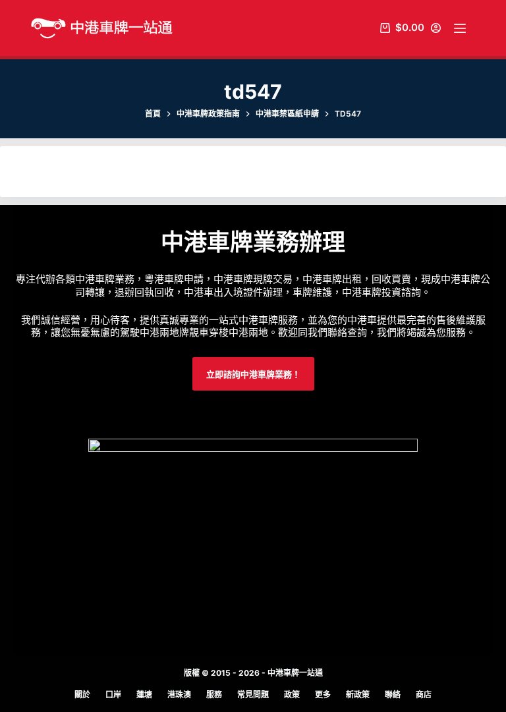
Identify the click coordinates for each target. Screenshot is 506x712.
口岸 (113, 694)
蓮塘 (144, 694)
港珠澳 (179, 694)
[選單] (460, 28)
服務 (214, 694)
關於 (82, 694)
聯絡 (393, 694)
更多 (323, 694)
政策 (292, 694)
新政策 (358, 694)
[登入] (436, 28)
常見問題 (253, 694)
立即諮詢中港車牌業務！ (253, 374)
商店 (424, 694)
